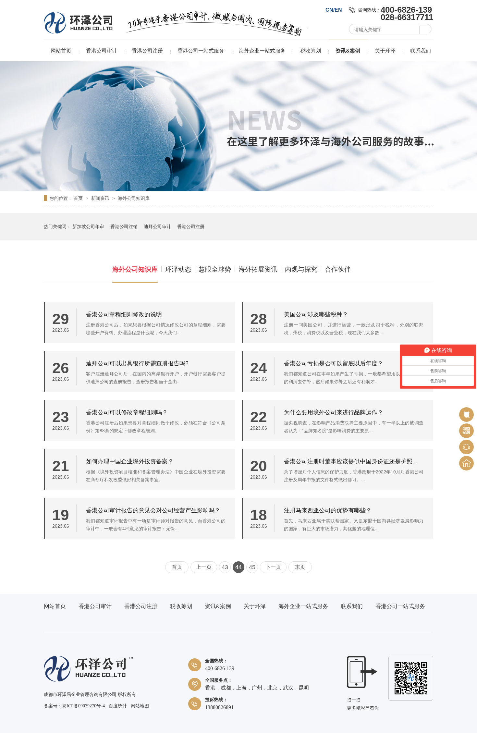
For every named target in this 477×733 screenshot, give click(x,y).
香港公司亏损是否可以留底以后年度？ (333, 363)
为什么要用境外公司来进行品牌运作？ (333, 412)
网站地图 (140, 705)
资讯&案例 (348, 50)
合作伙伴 (338, 269)
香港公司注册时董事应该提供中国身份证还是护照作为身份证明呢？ (353, 461)
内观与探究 (301, 269)
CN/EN (333, 10)
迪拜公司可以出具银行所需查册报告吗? (137, 363)
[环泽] (88, 680)
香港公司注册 (147, 50)
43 (225, 567)
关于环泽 (385, 50)
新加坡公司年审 (88, 226)
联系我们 (420, 50)
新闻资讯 (101, 198)
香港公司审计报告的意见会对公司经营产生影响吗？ (153, 510)
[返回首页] (466, 463)
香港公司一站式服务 (200, 50)
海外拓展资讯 (257, 269)
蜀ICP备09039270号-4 (83, 705)
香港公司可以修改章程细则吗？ (127, 412)
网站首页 (61, 50)
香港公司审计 (101, 50)
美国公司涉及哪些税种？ (316, 314)
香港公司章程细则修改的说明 (124, 314)
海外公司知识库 (134, 198)
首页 (79, 198)
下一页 (273, 567)
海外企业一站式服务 (262, 50)
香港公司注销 (124, 226)
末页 (300, 567)
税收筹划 (310, 50)
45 (252, 567)
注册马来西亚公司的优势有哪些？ (328, 510)
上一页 (204, 567)
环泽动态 (178, 269)
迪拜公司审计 (157, 226)
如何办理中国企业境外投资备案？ (130, 461)
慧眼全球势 (215, 269)
